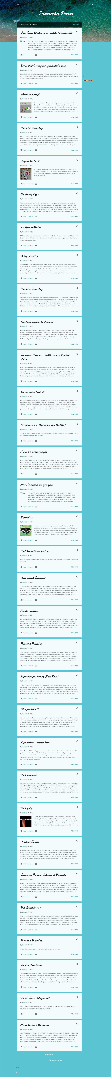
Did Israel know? (30, 907)
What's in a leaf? (30, 94)
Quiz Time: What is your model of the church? (46, 33)
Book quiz (26, 808)
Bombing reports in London (36, 322)
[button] (77, 32)
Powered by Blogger (56, 1060)
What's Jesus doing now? (34, 998)
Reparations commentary (35, 742)
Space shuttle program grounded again (43, 65)
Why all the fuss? (29, 161)
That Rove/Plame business (35, 551)
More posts (49, 1055)
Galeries (59, 1064)
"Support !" (29, 709)
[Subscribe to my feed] (16, 1073)
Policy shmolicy (29, 256)
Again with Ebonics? (32, 392)
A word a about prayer (33, 451)
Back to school (28, 775)
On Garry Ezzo (29, 194)
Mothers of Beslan (31, 227)
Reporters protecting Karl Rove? (39, 676)
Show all (76, 24)
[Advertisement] (88, 48)
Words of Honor (29, 842)
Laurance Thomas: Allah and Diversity (43, 875)
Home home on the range (34, 1025)
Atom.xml (18, 1071)
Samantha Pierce (55, 13)
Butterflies (26, 517)
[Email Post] (36, 55)
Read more (74, 55)
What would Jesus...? (32, 578)
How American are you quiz (36, 484)
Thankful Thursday (31, 128)
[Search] (93, 4)
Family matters (29, 611)
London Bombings (31, 965)
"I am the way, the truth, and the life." (43, 425)
